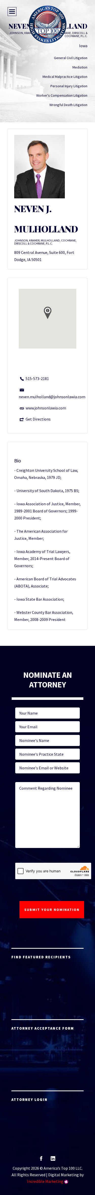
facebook (41, 1160)
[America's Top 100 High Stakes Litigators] (48, 24)
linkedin (53, 1160)
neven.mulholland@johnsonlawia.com (52, 396)
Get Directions (38, 419)
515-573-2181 (37, 378)
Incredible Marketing (45, 1181)
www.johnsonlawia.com (46, 407)
